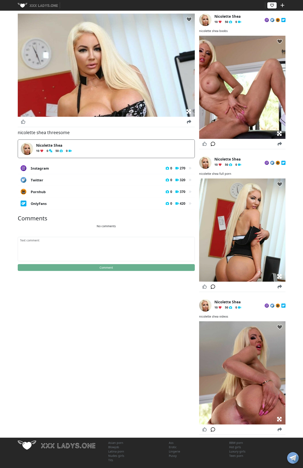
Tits (110, 460)
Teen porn (236, 456)
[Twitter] (272, 20)
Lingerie (174, 451)
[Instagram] (267, 20)
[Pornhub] (278, 20)
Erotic (173, 447)
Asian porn (115, 443)
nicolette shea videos (213, 316)
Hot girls (235, 447)
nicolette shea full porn (215, 174)
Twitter (108, 180)
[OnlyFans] (283, 20)
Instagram (108, 168)
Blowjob (113, 447)
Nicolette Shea (49, 145)
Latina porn (116, 451)
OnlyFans (108, 203)
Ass (171, 443)
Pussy (173, 456)
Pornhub (108, 191)
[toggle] (293, 458)
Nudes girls (116, 456)
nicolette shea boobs (213, 31)
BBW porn (236, 443)
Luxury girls (237, 451)
